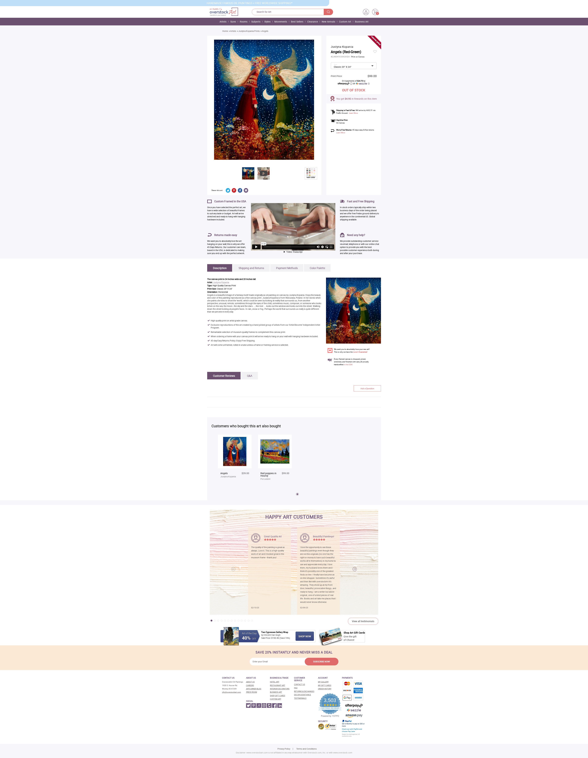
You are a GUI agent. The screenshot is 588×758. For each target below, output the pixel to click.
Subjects (255, 21)
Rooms (243, 21)
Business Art (361, 21)
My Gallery (323, 682)
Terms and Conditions (306, 748)
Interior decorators (279, 689)
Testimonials (300, 698)
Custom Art (345, 21)
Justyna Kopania (221, 282)
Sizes (233, 21)
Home (225, 31)
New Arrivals (328, 21)
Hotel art (274, 682)
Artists (223, 21)
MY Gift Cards (324, 685)
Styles (267, 21)
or (361, 83)
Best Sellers (297, 21)
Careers (250, 685)
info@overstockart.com (231, 692)
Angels (265, 31)
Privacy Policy (283, 748)
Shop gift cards (277, 695)
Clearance (312, 21)
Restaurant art (277, 685)
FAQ (295, 688)
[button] (355, 569)
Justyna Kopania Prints (249, 31)
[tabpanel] (234, 459)
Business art (276, 692)
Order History (324, 689)
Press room (251, 692)
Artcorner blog (253, 689)
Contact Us (299, 684)
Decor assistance (302, 695)
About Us (250, 682)
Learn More (353, 113)
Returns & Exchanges (304, 691)
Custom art (275, 699)
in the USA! (348, 364)
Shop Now (304, 636)
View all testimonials (363, 621)
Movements (280, 21)
